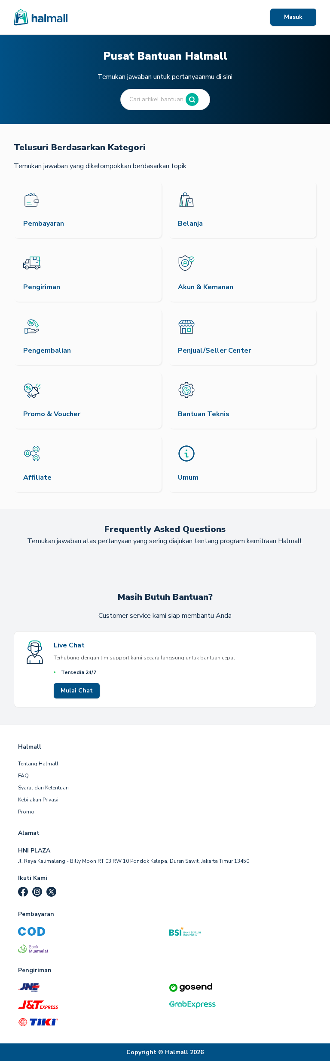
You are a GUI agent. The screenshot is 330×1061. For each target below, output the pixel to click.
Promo (26, 811)
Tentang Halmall (38, 763)
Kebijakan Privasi (38, 799)
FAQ (23, 775)
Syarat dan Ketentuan (43, 787)
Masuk (293, 17)
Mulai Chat (77, 690)
